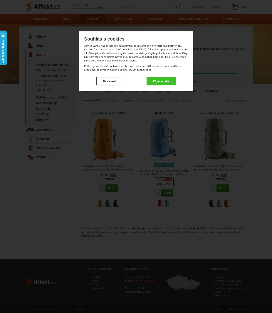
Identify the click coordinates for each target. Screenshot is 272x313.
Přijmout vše (161, 81)
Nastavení (109, 81)
